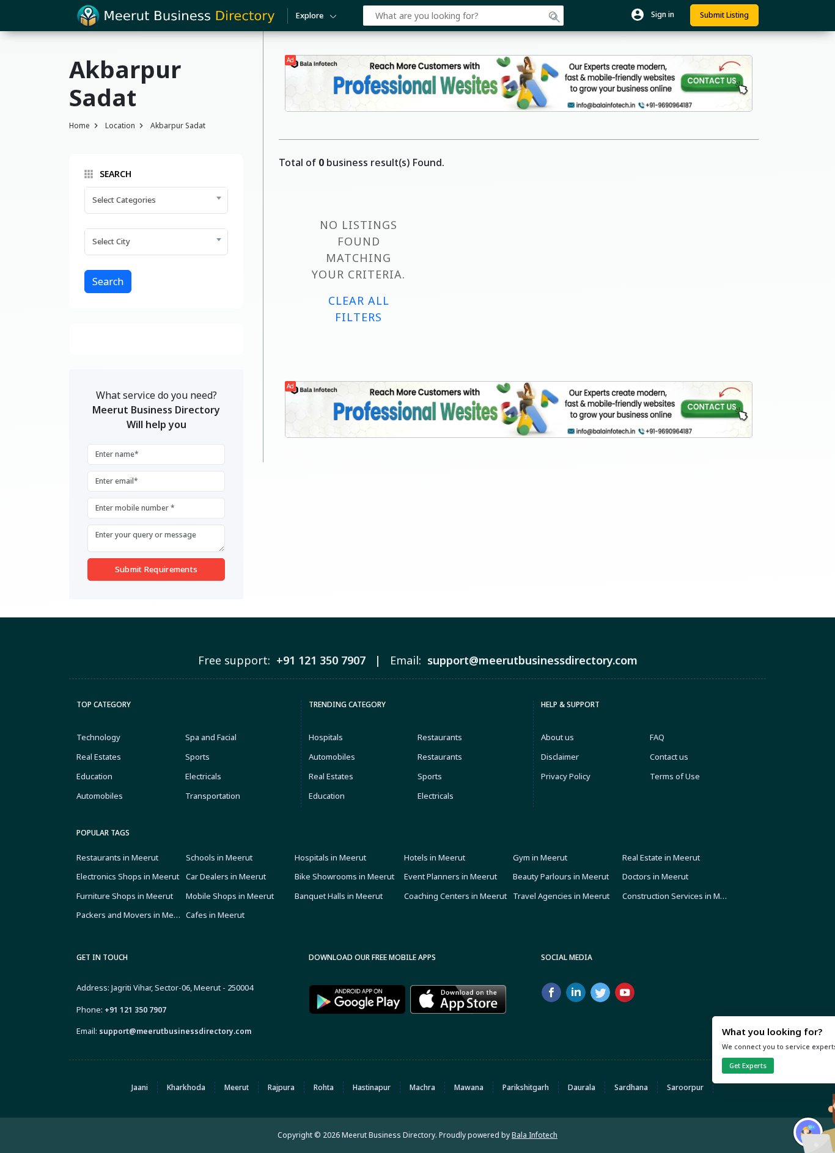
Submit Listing (724, 15)
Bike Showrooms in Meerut (344, 876)
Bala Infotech (534, 1135)
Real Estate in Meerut (661, 857)
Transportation (212, 795)
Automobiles (99, 795)
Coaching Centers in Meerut (455, 895)
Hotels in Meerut (434, 857)
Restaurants (440, 737)
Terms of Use (675, 776)
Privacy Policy (565, 776)
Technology (98, 737)
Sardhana (631, 1087)
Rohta (324, 1087)
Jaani (139, 1087)
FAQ (657, 737)
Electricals (203, 776)
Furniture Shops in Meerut (124, 895)
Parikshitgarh (525, 1087)
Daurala (581, 1087)
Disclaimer (560, 756)
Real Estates (98, 756)
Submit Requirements (156, 569)
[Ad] (518, 82)
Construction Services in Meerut (675, 895)
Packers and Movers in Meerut (129, 914)
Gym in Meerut (540, 857)
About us (557, 737)
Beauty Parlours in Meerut (561, 876)
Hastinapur (372, 1087)
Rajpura (281, 1087)
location (120, 125)
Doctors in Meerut (655, 876)
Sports (197, 756)
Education (94, 776)
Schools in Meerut (219, 857)
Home (79, 125)
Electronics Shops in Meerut (127, 876)
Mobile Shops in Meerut (230, 895)
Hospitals (326, 737)
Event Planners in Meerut (450, 876)
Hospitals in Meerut (330, 857)
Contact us (669, 756)
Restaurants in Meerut (117, 857)
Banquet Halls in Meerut (339, 895)
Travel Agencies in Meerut (561, 895)
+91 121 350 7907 (135, 1010)
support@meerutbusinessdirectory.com (175, 1031)
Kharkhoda (186, 1087)
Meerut (236, 1087)
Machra (422, 1087)
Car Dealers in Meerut (226, 876)
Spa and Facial (211, 737)
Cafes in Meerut (215, 914)
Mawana (469, 1087)
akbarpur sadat (177, 125)
